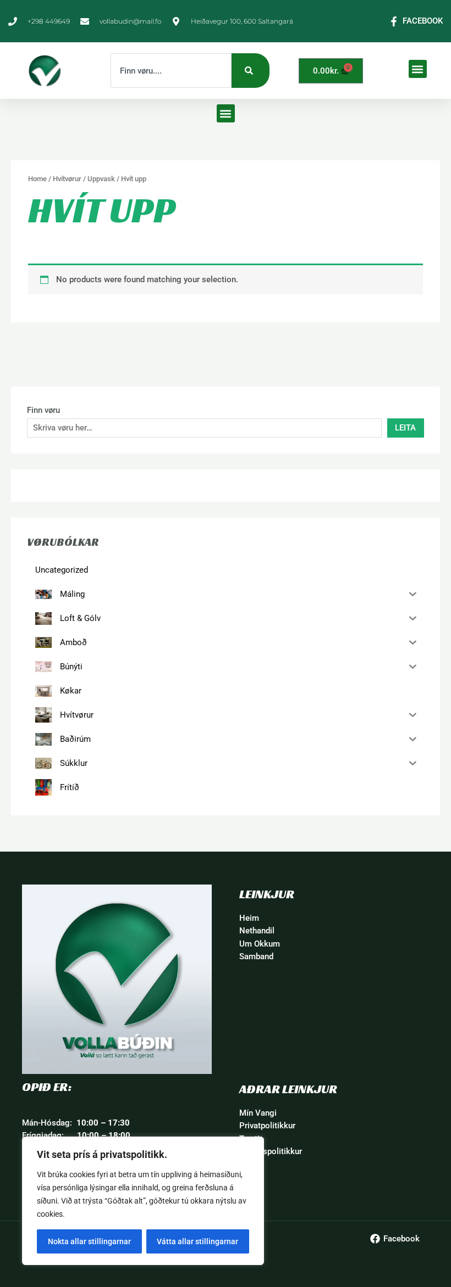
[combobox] (171, 70)
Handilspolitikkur (270, 1151)
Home (37, 179)
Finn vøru (43, 410)
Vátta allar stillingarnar (197, 1241)
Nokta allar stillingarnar (89, 1241)
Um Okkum (259, 944)
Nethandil (256, 931)
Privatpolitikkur (267, 1126)
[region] (143, 1201)
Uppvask (101, 179)
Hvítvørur (67, 179)
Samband (256, 956)
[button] (418, 69)
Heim (249, 918)
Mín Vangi (258, 1113)
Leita (405, 428)
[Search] (251, 70)
